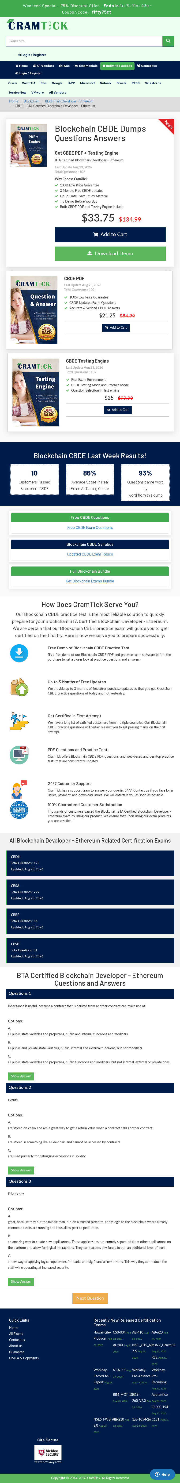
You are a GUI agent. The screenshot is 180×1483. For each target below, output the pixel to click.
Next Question (90, 1298)
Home (23, 66)
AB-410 (137, 1332)
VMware (37, 92)
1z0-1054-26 (141, 1419)
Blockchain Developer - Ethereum (69, 101)
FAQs (66, 66)
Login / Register (33, 55)
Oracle (121, 83)
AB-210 (118, 1419)
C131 (155, 1419)
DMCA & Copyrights (24, 1358)
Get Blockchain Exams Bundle (90, 581)
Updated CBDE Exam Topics (90, 554)
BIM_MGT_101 (124, 1394)
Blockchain (31, 101)
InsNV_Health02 (163, 1345)
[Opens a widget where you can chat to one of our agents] (162, 1475)
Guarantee (16, 1352)
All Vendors (45, 66)
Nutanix (105, 83)
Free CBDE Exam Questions (90, 527)
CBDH (15, 857)
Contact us (148, 66)
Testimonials (88, 66)
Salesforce (153, 83)
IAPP (71, 83)
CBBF (15, 915)
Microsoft (87, 83)
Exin (44, 83)
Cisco (12, 83)
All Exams (16, 1334)
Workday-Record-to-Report (101, 1376)
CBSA (15, 886)
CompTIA (28, 83)
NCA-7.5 (119, 1370)
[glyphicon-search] (168, 41)
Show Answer (21, 1076)
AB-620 (157, 1332)
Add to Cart (112, 234)
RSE (155, 1357)
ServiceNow (17, 92)
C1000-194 (160, 1407)
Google (57, 83)
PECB (136, 83)
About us (15, 1346)
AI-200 (118, 1345)
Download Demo (112, 253)
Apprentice (160, 1394)
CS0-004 (119, 1332)
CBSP (15, 944)
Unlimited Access (118, 66)
